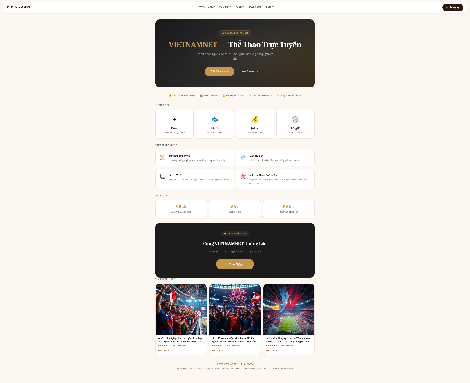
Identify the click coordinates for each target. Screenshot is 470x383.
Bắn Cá (270, 7)
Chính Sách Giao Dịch (193, 368)
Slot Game (255, 7)
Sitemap (290, 368)
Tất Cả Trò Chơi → (251, 71)
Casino (240, 7)
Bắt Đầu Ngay (219, 71)
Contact (179, 368)
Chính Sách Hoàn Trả (214, 368)
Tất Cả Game (207, 7)
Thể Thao (225, 7)
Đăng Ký (455, 7)
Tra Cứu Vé (269, 368)
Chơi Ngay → (237, 264)
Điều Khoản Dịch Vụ (253, 368)
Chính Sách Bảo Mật (234, 368)
